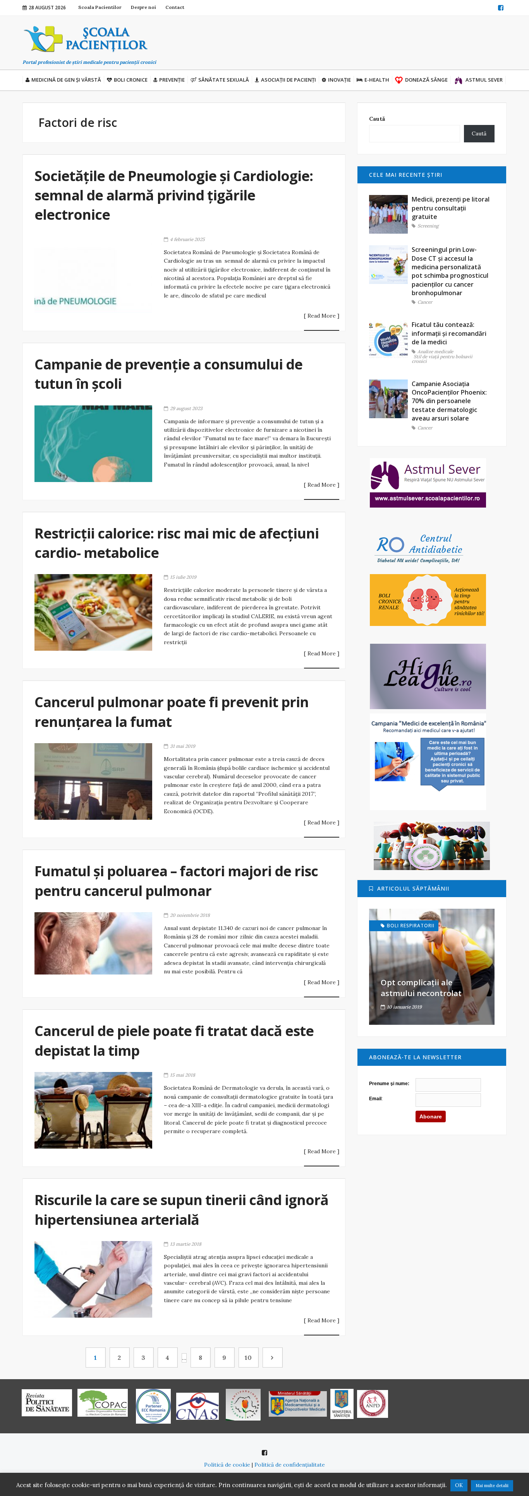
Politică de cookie (227, 1464)
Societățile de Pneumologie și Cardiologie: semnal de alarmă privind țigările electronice (173, 195)
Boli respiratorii (411, 925)
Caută (377, 118)
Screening (428, 226)
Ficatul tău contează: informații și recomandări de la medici (449, 333)
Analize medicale (435, 351)
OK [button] (459, 1485)
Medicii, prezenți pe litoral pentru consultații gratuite (450, 208)
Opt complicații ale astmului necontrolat (421, 987)
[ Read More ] (321, 316)
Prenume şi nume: (389, 1083)
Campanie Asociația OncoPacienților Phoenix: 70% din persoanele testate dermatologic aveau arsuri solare (449, 401)
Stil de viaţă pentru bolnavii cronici (442, 359)
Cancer (424, 302)
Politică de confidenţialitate (289, 1464)
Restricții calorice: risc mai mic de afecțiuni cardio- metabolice (176, 543)
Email (375, 1098)
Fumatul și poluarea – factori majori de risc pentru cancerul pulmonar (176, 881)
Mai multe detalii (492, 1485)
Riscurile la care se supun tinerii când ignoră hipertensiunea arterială (181, 1209)
